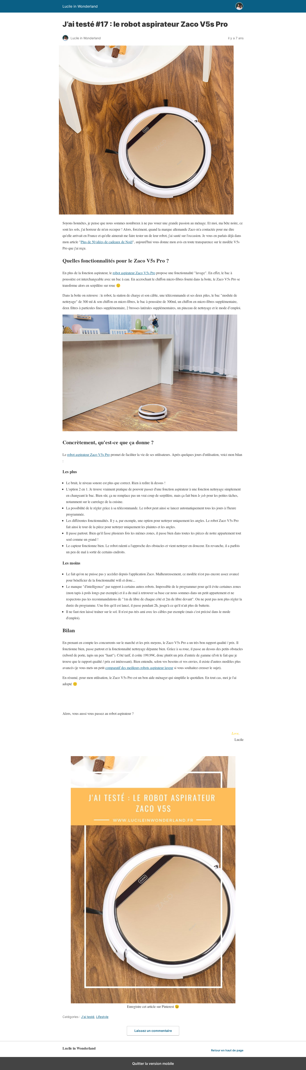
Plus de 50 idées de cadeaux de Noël (106, 241)
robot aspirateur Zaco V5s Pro (134, 272)
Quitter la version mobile (153, 1063)
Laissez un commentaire (153, 1031)
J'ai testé (87, 1017)
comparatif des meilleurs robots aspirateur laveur (139, 667)
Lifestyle (102, 1017)
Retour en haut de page (227, 1050)
